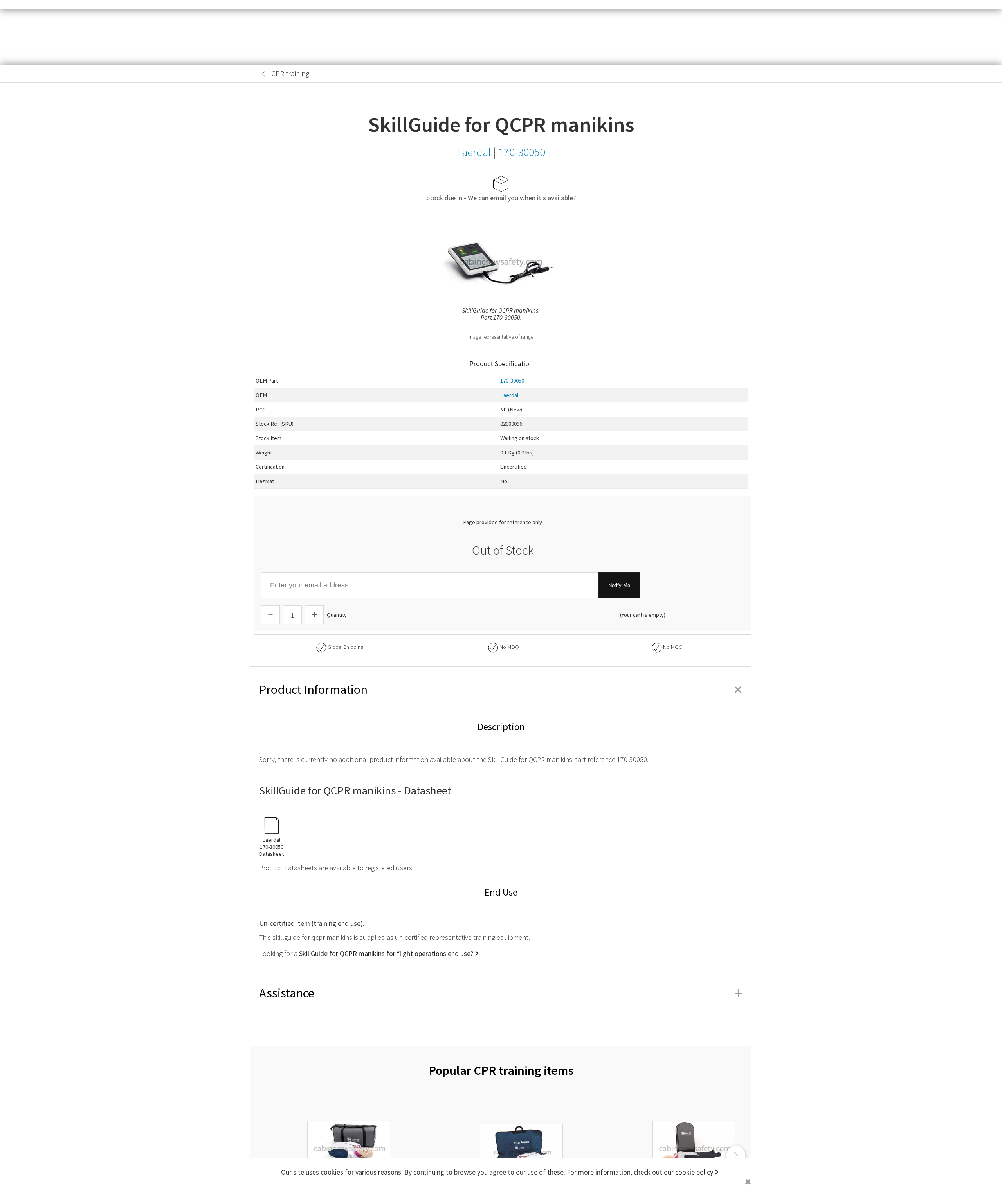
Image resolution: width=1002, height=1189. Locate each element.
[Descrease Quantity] (270, 614)
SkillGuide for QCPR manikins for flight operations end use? (386, 953)
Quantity (337, 614)
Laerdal (509, 395)
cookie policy (694, 1171)
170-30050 (512, 380)
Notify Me (619, 585)
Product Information (501, 689)
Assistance (501, 993)
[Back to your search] (264, 74)
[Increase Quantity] (314, 614)
